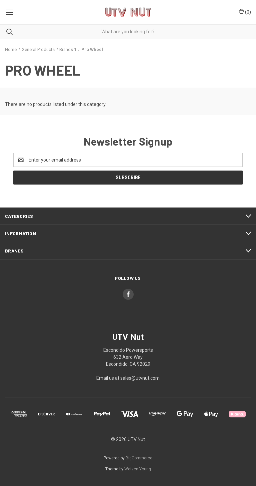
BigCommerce (139, 458)
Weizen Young (137, 469)
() (247, 12)
